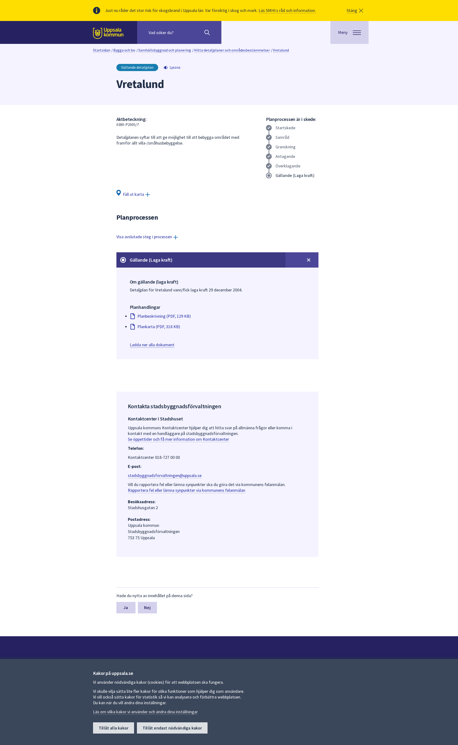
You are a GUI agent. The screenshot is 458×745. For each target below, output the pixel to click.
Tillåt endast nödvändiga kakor (172, 728)
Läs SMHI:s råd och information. (287, 10)
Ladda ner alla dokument (152, 344)
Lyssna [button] (175, 67)
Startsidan (101, 50)
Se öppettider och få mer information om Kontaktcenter (178, 439)
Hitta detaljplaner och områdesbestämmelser (232, 50)
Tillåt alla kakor (113, 728)
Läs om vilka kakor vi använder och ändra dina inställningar (145, 711)
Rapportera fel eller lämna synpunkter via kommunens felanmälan (186, 490)
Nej (147, 607)
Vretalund (281, 50)
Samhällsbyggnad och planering (164, 50)
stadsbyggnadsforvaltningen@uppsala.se (165, 475)
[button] (355, 10)
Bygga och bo (124, 50)
